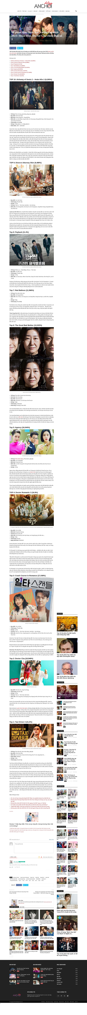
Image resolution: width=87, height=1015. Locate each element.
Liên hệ (76, 1001)
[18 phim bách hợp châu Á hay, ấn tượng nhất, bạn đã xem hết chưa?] (59, 708)
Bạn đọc (68, 11)
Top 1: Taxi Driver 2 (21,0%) (17, 75)
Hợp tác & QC (61, 1001)
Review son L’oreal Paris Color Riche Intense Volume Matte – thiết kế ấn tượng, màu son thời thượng (43, 893)
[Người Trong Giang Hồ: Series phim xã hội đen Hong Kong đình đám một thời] (59, 713)
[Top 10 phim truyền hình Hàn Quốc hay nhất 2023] (16, 914)
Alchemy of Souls (16, 877)
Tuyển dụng (56, 1001)
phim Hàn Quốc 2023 (13, 878)
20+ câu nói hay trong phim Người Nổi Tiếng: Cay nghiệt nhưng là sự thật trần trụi (30, 798)
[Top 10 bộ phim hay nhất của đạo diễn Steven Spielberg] (67, 667)
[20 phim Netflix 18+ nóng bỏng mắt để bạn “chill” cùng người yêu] (68, 692)
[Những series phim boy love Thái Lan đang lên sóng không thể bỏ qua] (73, 816)
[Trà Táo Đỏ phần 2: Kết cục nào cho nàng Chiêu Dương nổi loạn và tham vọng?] (62, 792)
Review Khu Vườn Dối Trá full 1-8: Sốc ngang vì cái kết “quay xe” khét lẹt (28, 803)
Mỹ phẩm (59, 972)
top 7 (36, 880)
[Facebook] (58, 996)
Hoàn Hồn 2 (42, 877)
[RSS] (64, 996)
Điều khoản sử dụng (49, 1001)
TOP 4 (27, 880)
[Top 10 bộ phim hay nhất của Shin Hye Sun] (60, 737)
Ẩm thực (24, 11)
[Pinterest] (61, 996)
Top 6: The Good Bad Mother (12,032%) (20, 67)
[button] (76, 11)
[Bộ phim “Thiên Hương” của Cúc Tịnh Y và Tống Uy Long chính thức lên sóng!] (12, 976)
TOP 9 (43, 880)
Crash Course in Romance (24, 877)
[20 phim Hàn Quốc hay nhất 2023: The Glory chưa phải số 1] (47, 945)
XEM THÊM (22, 907)
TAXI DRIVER (38, 878)
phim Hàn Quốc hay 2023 (30, 878)
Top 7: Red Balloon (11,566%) (18, 65)
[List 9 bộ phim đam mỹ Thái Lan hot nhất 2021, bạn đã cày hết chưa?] (73, 868)
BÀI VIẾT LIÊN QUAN (14, 907)
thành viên (32, 472)
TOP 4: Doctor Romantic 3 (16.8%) (19, 70)
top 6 (33, 880)
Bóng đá (58, 980)
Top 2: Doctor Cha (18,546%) (18, 74)
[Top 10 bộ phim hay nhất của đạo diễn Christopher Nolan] (67, 645)
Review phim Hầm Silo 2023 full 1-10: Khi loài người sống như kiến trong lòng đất (30, 808)
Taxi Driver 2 (44, 878)
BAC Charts (67, 1001)
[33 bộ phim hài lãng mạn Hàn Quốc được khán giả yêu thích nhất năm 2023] (16, 945)
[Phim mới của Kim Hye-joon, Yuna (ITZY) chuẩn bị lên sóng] (67, 901)
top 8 (39, 880)
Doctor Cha (32, 877)
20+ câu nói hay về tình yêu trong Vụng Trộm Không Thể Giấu (18, 892)
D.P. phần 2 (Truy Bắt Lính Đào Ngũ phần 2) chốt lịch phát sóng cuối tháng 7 (29, 804)
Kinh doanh (55, 11)
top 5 (30, 880)
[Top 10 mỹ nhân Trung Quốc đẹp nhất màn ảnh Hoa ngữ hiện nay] (73, 832)
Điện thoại (59, 978)
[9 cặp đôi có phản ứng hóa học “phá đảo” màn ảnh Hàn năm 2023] (47, 931)
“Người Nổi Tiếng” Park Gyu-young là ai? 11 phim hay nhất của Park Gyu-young (30, 806)
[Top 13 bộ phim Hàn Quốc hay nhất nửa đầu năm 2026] (60, 770)
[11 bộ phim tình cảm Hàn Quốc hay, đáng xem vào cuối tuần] (32, 931)
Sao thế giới (27, 919)
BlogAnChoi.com (30, 995)
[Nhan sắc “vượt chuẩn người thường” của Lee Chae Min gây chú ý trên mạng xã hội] (32, 914)
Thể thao (48, 11)
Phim (15, 29)
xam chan (20, 900)
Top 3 (23, 880)
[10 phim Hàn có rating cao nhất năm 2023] (32, 945)
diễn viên (20, 417)
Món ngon (59, 984)
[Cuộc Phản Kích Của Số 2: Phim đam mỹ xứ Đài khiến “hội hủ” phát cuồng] (62, 832)
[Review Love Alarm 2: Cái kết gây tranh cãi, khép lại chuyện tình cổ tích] (62, 880)
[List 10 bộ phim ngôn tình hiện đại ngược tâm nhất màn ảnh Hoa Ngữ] (73, 856)
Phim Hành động (19, 458)
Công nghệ (41, 11)
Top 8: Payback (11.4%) (16, 64)
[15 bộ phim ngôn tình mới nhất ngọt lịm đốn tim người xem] (16, 931)
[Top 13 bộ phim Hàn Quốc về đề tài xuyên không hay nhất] (67, 944)
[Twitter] (67, 996)
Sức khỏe (61, 11)
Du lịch (30, 11)
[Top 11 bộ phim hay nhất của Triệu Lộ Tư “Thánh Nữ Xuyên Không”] (73, 804)
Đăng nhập (51, 839)
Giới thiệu (43, 1001)
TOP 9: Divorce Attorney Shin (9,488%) (20, 62)
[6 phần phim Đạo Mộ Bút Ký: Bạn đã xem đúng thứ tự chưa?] (59, 703)
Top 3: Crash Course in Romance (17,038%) (21, 72)
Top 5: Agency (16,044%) (17, 69)
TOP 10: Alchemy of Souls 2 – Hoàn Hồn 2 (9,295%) (23, 60)
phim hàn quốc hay (21, 878)
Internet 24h (59, 982)
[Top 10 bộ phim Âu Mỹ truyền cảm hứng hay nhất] (67, 623)
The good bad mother (13, 880)
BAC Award (72, 1001)
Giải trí (19, 11)
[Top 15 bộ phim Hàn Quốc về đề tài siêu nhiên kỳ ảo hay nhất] (73, 792)
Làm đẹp (35, 11)
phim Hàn (47, 877)
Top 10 (20, 880)
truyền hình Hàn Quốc (22, 708)
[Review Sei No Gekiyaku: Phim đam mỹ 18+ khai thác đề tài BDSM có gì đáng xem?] (59, 724)
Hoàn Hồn (37, 877)
